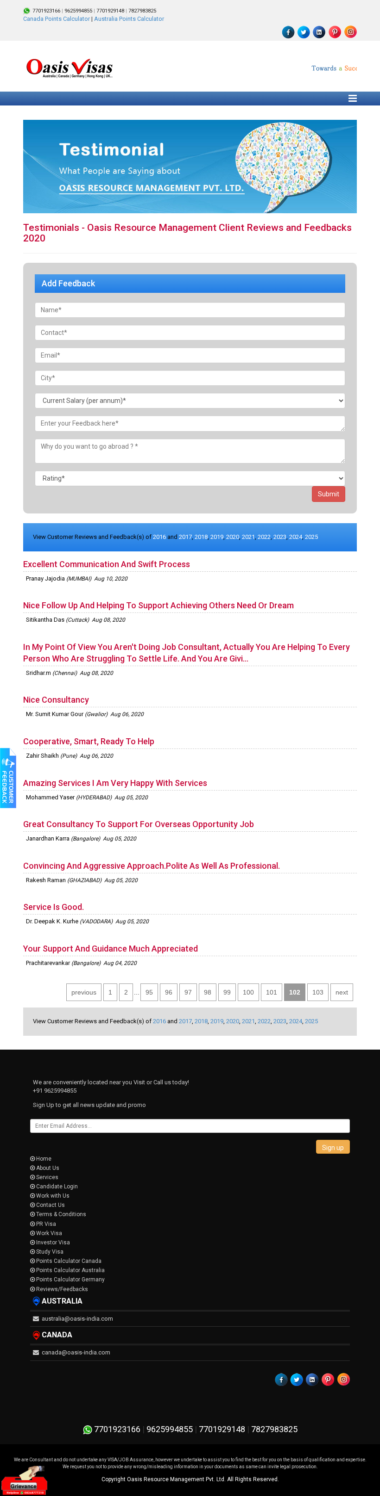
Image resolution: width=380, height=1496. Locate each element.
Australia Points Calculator (129, 18)
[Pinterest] (335, 31)
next (342, 992)
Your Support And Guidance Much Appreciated (110, 948)
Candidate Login (56, 1186)
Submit (328, 494)
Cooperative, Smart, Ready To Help (88, 741)
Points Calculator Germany (70, 1279)
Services (46, 1177)
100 (248, 992)
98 (207, 992)
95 (149, 992)
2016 (159, 536)
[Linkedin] (319, 31)
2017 (185, 536)
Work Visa (48, 1233)
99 (227, 992)
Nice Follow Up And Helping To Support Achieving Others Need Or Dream (158, 605)
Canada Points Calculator (56, 18)
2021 (248, 536)
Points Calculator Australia (70, 1270)
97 (188, 992)
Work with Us (52, 1196)
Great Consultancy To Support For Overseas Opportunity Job (138, 824)
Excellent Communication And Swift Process (106, 564)
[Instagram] (350, 31)
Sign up (333, 1147)
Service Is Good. (53, 907)
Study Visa (49, 1252)
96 (168, 992)
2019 (216, 536)
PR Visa (45, 1224)
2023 (279, 536)
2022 (264, 536)
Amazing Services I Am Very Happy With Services (115, 783)
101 (271, 992)
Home (43, 1159)
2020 (232, 536)
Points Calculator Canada (68, 1261)
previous (83, 992)
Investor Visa (52, 1242)
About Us (47, 1168)
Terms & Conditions (60, 1214)
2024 (295, 536)
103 (317, 992)
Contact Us (50, 1205)
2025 (311, 536)
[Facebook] (289, 31)
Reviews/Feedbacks (61, 1289)
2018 (201, 536)
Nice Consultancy (56, 700)
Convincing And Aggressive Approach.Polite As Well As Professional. (151, 866)
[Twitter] (304, 31)
